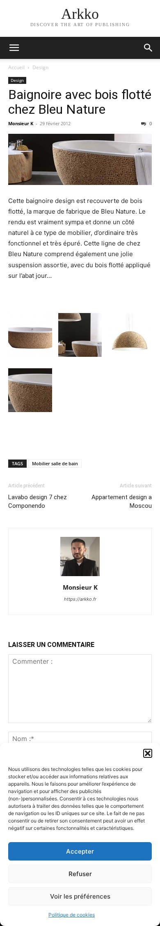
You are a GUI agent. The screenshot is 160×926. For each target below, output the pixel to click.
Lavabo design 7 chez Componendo (37, 501)
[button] (148, 753)
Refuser (80, 874)
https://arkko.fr (80, 599)
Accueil (16, 67)
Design (40, 67)
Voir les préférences (80, 896)
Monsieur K (20, 123)
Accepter (80, 851)
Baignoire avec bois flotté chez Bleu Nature (79, 102)
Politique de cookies (71, 915)
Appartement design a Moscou (121, 501)
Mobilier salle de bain (55, 463)
